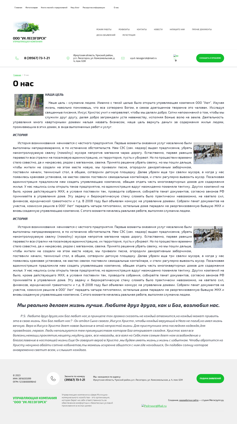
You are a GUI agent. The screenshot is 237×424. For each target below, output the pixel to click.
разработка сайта (188, 400)
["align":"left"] (29, 105)
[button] (210, 58)
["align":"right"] (207, 153)
